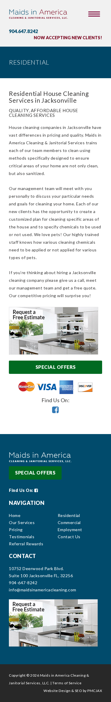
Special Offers (56, 367)
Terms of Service (66, 683)
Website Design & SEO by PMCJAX (73, 690)
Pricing (16, 529)
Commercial (69, 522)
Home (14, 515)
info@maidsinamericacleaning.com (42, 589)
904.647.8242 (23, 31)
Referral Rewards (26, 543)
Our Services (22, 522)
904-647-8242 (23, 582)
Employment (70, 529)
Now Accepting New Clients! (68, 37)
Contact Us (69, 536)
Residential (69, 515)
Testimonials (21, 536)
